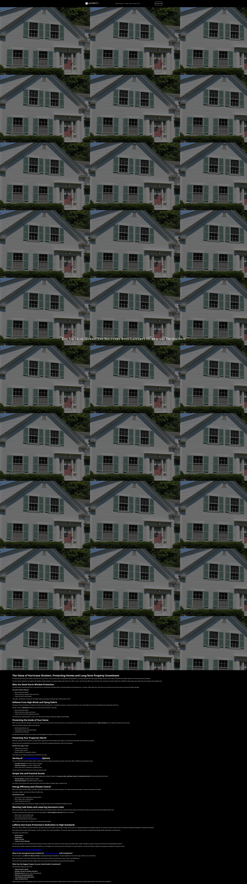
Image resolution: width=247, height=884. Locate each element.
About (127, 3)
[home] (90, 3)
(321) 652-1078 (158, 3)
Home (116, 3)
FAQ (130, 3)
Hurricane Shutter (32, 758)
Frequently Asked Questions (26, 849)
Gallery (134, 3)
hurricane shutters (51, 853)
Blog (138, 3)
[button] (121, 3)
